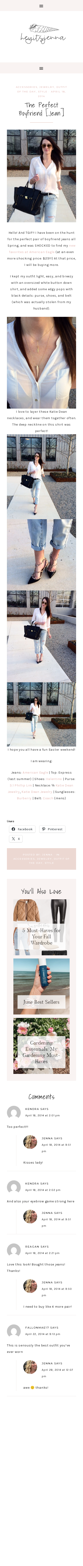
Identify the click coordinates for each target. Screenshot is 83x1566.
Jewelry (46, 87)
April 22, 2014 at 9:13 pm (42, 1334)
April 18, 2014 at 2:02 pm (43, 1190)
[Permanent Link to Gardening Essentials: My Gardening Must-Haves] (41, 1073)
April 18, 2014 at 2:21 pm (42, 1253)
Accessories (26, 87)
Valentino (53, 779)
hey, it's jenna (41, 34)
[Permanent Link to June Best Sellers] (41, 1013)
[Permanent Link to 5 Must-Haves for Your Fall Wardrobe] (41, 954)
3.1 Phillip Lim (21, 785)
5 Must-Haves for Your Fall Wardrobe (41, 936)
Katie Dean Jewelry (36, 792)
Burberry (24, 798)
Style (42, 91)
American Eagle (35, 773)
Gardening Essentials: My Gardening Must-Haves (41, 1052)
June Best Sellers (41, 1002)
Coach (48, 798)
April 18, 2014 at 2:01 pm (42, 1115)
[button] (41, 5)
